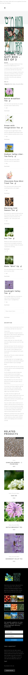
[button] (9, 92)
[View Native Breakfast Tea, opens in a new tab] (9, 100)
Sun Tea (14, 495)
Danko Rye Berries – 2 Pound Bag (14, 463)
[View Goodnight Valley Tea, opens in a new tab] (9, 293)
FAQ (12, 657)
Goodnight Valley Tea (14, 559)
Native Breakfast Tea (14, 527)
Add (6, 108)
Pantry (14, 84)
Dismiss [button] (9, 3)
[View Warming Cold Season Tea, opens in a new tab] (16, 210)
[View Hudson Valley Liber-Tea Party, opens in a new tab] (15, 156)
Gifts (11, 84)
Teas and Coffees (19, 84)
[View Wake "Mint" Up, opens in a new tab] (20, 266)
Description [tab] (8, 322)
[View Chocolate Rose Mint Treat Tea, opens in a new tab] (15, 183)
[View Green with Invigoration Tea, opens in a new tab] (21, 127)
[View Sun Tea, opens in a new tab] (13, 238)
